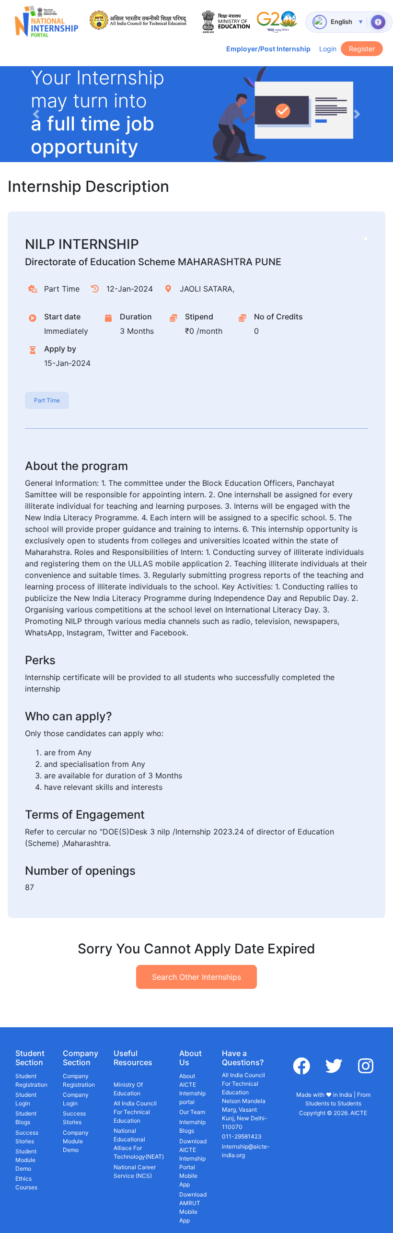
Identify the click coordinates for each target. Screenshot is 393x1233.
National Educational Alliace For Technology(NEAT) (139, 1143)
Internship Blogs (192, 1126)
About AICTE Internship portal (192, 1088)
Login (327, 49)
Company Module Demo (76, 1141)
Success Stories (26, 1137)
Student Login (25, 1099)
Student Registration (31, 1080)
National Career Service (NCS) (135, 1171)
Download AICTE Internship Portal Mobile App (193, 1163)
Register (362, 49)
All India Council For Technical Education (135, 1112)
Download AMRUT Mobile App (193, 1207)
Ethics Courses (26, 1183)
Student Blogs (25, 1118)
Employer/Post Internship (268, 49)
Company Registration (79, 1080)
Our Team (192, 1112)
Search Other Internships (196, 977)
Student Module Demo (25, 1160)
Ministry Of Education (128, 1089)
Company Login (76, 1099)
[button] (36, 114)
